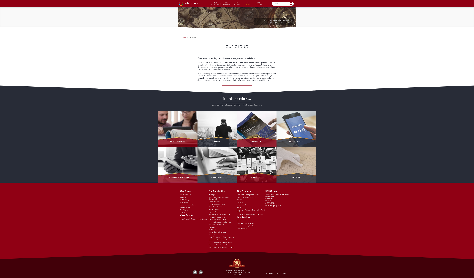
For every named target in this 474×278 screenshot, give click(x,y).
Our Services (237, 3)
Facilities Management (217, 217)
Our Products (226, 3)
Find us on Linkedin (201, 272)
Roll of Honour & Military (217, 232)
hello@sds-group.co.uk (273, 206)
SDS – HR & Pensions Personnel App (250, 214)
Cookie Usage (217, 177)
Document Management (245, 223)
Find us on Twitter (195, 272)
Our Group (248, 3)
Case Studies (186, 215)
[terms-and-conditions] (178, 165)
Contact (217, 141)
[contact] (217, 129)
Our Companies (177, 141)
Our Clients (259, 3)
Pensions (212, 227)
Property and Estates (216, 207)
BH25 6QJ (269, 200)
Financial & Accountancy (217, 219)
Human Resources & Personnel (219, 214)
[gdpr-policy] (256, 129)
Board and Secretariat (216, 224)
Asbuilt (239, 207)
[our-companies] (178, 129)
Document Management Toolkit (248, 195)
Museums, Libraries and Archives (220, 245)
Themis (239, 200)
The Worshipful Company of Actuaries (193, 219)
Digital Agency (242, 228)
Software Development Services (220, 222)
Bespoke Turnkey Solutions (246, 226)
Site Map (296, 177)
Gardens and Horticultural (218, 240)
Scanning (240, 221)
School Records (214, 202)
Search (291, 3)
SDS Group (188, 3)
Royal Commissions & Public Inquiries (222, 237)
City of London (242, 205)
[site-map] (296, 165)
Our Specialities (215, 3)
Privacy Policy (296, 141)
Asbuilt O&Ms (214, 209)
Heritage (212, 195)
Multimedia (213, 230)
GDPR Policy (257, 141)
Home (184, 37)
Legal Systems (214, 212)
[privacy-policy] (296, 129)
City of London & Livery (217, 204)
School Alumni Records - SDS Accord (222, 247)
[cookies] (217, 165)
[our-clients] (256, 165)
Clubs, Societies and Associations (220, 242)
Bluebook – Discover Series (246, 197)
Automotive (213, 235)
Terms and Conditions (178, 177)
